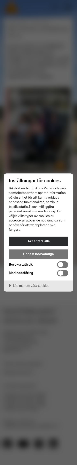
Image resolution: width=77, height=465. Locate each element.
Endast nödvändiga (38, 254)
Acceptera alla (39, 241)
